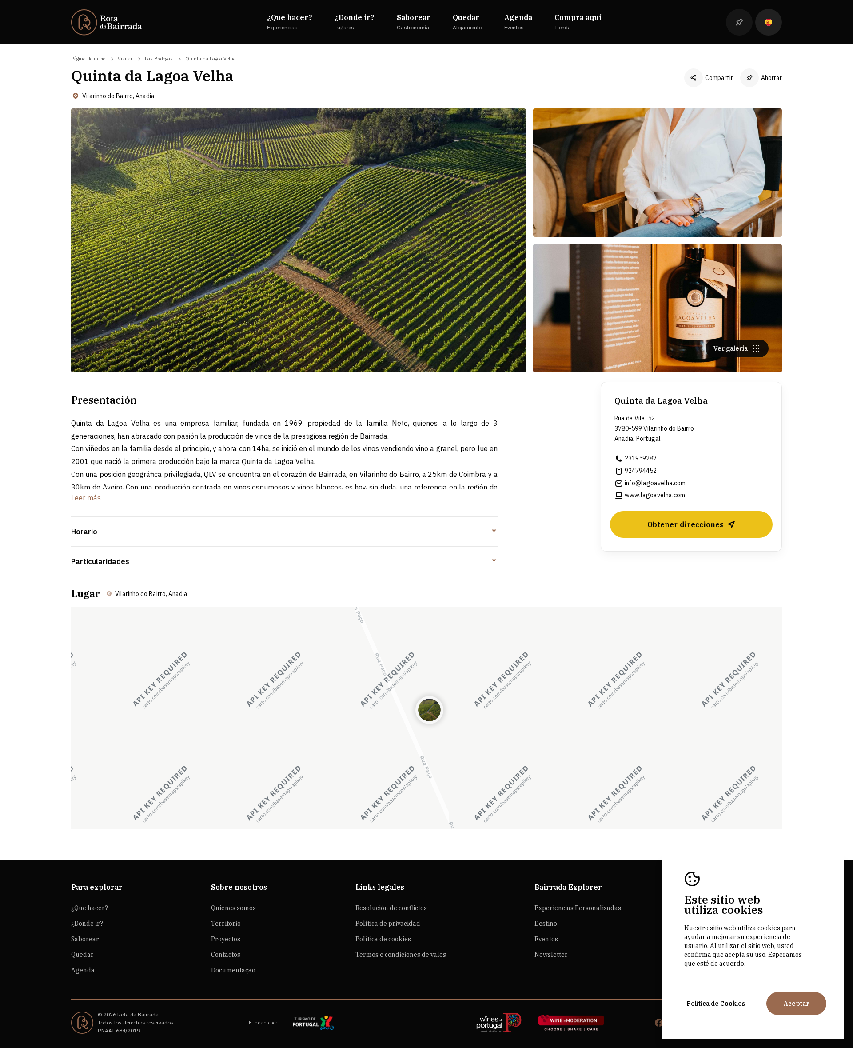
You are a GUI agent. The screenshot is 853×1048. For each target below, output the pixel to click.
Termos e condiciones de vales (400, 955)
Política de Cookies (715, 1004)
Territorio (226, 924)
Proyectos (225, 939)
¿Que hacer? (89, 908)
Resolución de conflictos (391, 908)
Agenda (83, 970)
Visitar (125, 59)
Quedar (82, 955)
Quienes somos (233, 908)
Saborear (85, 939)
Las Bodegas (159, 59)
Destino (545, 924)
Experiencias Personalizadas (577, 908)
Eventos (546, 939)
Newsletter (551, 955)
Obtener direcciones (685, 524)
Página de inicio (88, 59)
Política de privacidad (387, 924)
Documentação (233, 970)
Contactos (225, 955)
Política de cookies (383, 939)
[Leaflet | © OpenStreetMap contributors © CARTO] (426, 718)
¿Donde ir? (87, 924)
